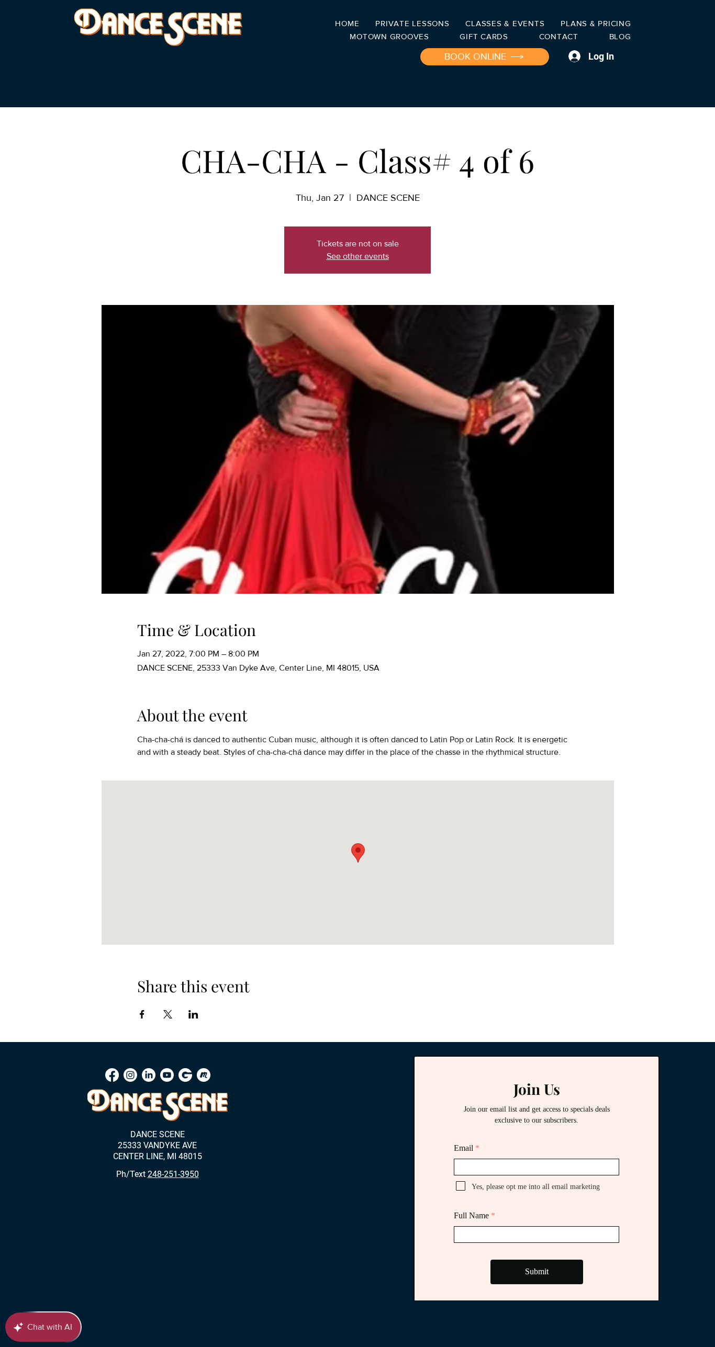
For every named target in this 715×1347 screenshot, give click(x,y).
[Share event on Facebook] (142, 1014)
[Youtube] (167, 1075)
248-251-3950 (173, 1174)
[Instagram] (130, 1075)
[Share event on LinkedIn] (193, 1014)
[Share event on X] (168, 1014)
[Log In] (573, 56)
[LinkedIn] (148, 1075)
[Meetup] (203, 1075)
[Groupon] (185, 1075)
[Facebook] (112, 1075)
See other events (358, 256)
